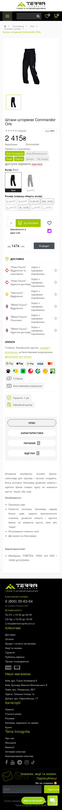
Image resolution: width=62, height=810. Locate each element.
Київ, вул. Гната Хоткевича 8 (21, 680)
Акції (13, 648)
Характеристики (32, 433)
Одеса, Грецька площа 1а (19, 694)
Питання (31, 443)
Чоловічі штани (12, 28)
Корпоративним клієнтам (19, 756)
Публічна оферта (14, 657)
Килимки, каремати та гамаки (21, 722)
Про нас (9, 738)
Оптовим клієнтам (15, 751)
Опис (31, 423)
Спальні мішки (13, 713)
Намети (9, 709)
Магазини (10, 742)
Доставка (10, 634)
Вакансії (9, 747)
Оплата (9, 639)
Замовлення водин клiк (18, 230)
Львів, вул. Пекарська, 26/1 (20, 689)
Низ (32, 26)
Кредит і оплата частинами (20, 643)
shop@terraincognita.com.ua (21, 623)
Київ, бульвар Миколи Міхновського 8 (26, 685)
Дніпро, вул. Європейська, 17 (21, 698)
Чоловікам (18, 26)
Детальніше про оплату (18, 356)
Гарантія (10, 652)
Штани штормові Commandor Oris (22, 32)
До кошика (31, 223)
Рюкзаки (9, 718)
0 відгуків (22, 130)
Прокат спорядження (17, 661)
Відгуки (31, 453)
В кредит (44, 246)
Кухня (8, 727)
